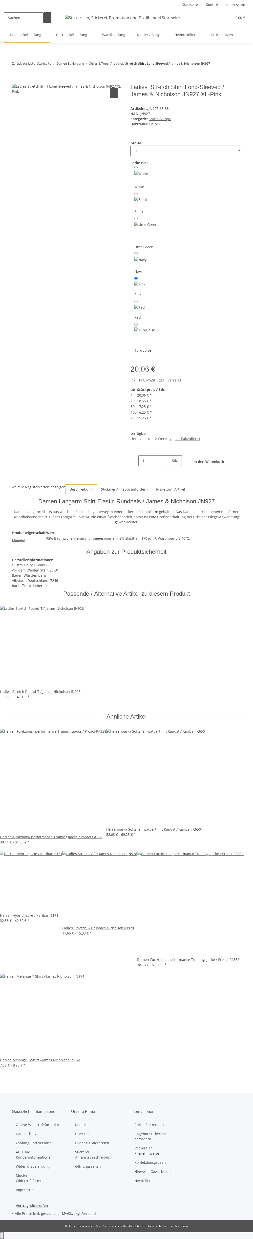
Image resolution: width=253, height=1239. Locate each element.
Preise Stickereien (149, 1124)
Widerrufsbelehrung (33, 1166)
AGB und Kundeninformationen (34, 1155)
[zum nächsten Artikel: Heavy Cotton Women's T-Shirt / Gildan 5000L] (223, 64)
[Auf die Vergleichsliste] (114, 93)
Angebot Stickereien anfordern (151, 1136)
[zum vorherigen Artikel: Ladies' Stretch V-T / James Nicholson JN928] (214, 64)
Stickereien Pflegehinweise (146, 1151)
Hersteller (142, 1180)
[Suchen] (47, 17)
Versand (174, 380)
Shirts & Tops (160, 118)
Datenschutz (26, 1133)
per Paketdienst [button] (187, 438)
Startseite (190, 4)
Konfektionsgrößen (150, 1162)
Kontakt (212, 4)
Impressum (235, 4)
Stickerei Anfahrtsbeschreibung (93, 1155)
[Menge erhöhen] (172, 471)
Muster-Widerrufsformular (31, 1178)
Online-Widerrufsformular (37, 1124)
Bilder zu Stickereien (92, 1143)
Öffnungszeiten (88, 1166)
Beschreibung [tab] (81, 489)
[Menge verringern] (134, 460)
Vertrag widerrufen (32, 1205)
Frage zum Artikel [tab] (170, 489)
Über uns (82, 1133)
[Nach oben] (2, 1235)
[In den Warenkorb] (16, 81)
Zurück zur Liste (23, 63)
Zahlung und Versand (34, 1143)
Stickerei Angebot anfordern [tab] (124, 489)
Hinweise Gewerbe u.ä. (153, 1171)
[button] (227, 17)
